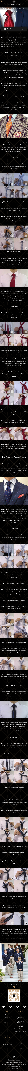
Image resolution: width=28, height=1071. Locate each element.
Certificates (21, 1051)
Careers (20, 1048)
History (7, 1017)
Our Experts (7, 1020)
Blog (20, 1043)
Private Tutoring (20, 1031)
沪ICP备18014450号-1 (14, 1068)
